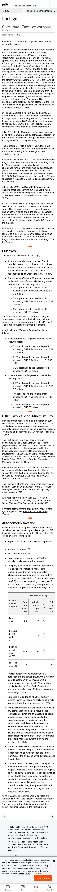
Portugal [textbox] (6, 11)
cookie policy (24, 874)
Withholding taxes (11, 126)
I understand (43, 878)
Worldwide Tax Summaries (24, 6)
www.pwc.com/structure (19, 838)
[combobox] (11, 10)
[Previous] (4, 816)
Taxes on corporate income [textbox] (39, 11)
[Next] (52, 816)
